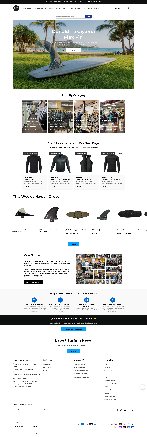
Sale (105, 364)
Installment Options (110, 396)
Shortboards (47, 364)
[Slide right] (77, 239)
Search (88, 16)
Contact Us (107, 390)
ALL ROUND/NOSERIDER (81, 371)
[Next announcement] (134, 2)
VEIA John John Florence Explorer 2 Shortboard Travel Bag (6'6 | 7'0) (75, 230)
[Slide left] (69, 239)
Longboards (47, 371)
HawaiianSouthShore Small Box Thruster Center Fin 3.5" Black (103, 230)
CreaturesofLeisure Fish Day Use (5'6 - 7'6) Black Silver (129, 230)
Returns (106, 374)
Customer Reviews (110, 399)
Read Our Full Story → (33, 282)
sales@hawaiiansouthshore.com (29, 375)
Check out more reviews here (73, 329)
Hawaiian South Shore (22, 433)
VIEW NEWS (73, 351)
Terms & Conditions (110, 383)
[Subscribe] (44, 410)
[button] (28, 8)
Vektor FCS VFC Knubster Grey (48, 229)
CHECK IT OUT (73, 50)
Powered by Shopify (33, 433)
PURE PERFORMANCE (80, 374)
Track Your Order (109, 371)
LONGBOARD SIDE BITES (81, 377)
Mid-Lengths (47, 367)
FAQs (106, 377)
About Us (107, 386)
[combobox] (70, 16)
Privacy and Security (110, 380)
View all (73, 244)
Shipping (107, 367)
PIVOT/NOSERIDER (79, 364)
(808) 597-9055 (29, 369)
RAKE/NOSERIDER (79, 367)
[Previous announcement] (13, 2)
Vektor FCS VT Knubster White (21, 229)
